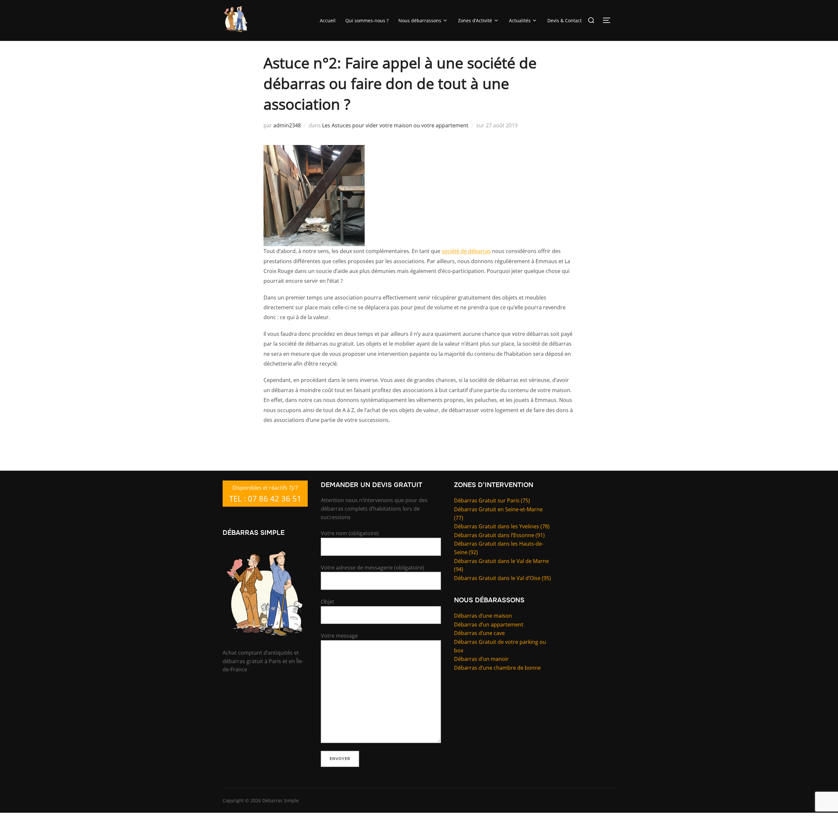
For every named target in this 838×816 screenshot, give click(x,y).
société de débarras (466, 251)
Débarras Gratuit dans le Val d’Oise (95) (502, 578)
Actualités (520, 20)
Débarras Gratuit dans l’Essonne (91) (499, 535)
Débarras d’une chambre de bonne (497, 667)
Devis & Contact (564, 20)
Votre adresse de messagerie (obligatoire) (372, 567)
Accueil (328, 20)
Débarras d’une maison (483, 615)
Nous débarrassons (419, 20)
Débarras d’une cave (479, 633)
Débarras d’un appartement (488, 624)
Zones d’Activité (475, 20)
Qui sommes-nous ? (367, 20)
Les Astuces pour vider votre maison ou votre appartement (395, 125)
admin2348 (287, 125)
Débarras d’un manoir (481, 658)
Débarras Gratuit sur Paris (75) (492, 500)
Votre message (339, 635)
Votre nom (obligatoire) (350, 533)
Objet (327, 601)
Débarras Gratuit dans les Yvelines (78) (502, 526)
